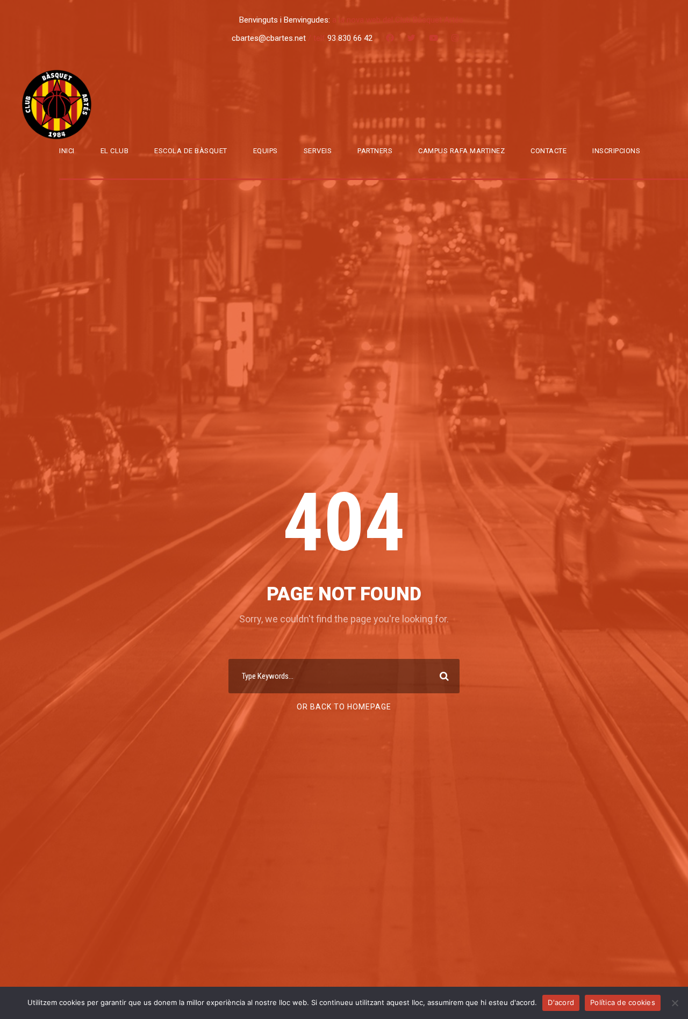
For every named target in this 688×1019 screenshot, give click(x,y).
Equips (265, 151)
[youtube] (433, 38)
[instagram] (455, 38)
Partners (374, 151)
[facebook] (390, 38)
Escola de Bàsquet (190, 151)
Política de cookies (622, 1002)
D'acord (561, 1002)
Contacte (549, 151)
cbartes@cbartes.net (270, 38)
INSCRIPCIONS (616, 151)
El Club (115, 151)
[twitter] (411, 38)
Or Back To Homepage (344, 706)
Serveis (318, 151)
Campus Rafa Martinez (461, 151)
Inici (67, 151)
